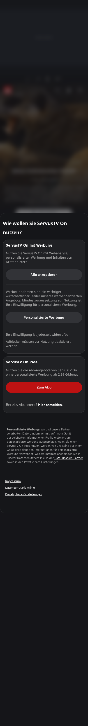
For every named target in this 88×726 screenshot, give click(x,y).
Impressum (13, 481)
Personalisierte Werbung (44, 317)
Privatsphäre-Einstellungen (23, 494)
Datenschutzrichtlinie (20, 487)
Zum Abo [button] (44, 387)
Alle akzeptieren (44, 275)
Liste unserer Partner (68, 457)
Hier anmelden (50, 404)
